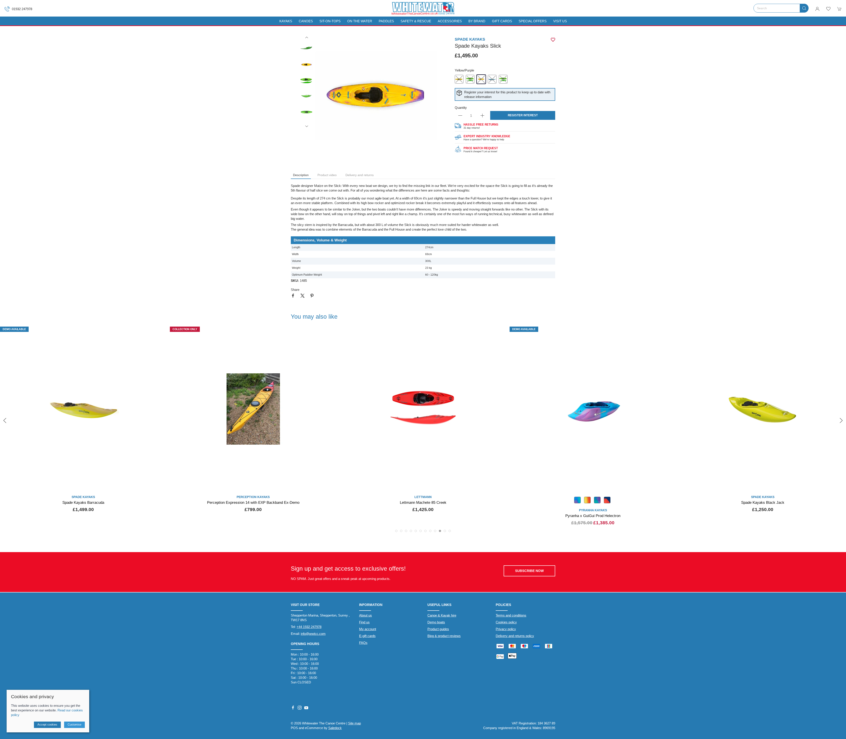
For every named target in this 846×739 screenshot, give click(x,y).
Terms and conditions (511, 615)
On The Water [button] (359, 21)
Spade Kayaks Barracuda (83, 502)
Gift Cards (502, 21)
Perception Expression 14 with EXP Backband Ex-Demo (253, 502)
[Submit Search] (804, 8)
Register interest (523, 115)
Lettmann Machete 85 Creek (423, 502)
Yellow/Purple (464, 70)
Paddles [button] (386, 21)
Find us (364, 622)
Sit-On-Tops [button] (330, 21)
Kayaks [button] (285, 21)
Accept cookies (47, 724)
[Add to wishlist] (670, 331)
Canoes (306, 21)
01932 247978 (22, 9)
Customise (74, 724)
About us (365, 615)
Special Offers (533, 21)
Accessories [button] (450, 21)
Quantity (461, 107)
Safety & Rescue (416, 21)
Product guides (438, 629)
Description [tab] (301, 175)
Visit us (560, 21)
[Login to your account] (817, 9)
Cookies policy (506, 622)
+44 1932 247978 (309, 627)
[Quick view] (670, 485)
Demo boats (436, 622)
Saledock (335, 728)
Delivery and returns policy (515, 636)
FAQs (363, 643)
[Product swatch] (577, 500)
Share (295, 289)
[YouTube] (306, 707)
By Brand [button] (476, 21)
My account (367, 629)
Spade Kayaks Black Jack (762, 502)
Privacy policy (506, 629)
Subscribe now (529, 571)
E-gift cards (367, 636)
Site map (354, 723)
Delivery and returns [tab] (359, 175)
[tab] (396, 531)
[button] (828, 9)
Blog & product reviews (444, 636)
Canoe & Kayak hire (441, 615)
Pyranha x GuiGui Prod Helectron (592, 516)
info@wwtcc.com (313, 634)
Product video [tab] (327, 175)
